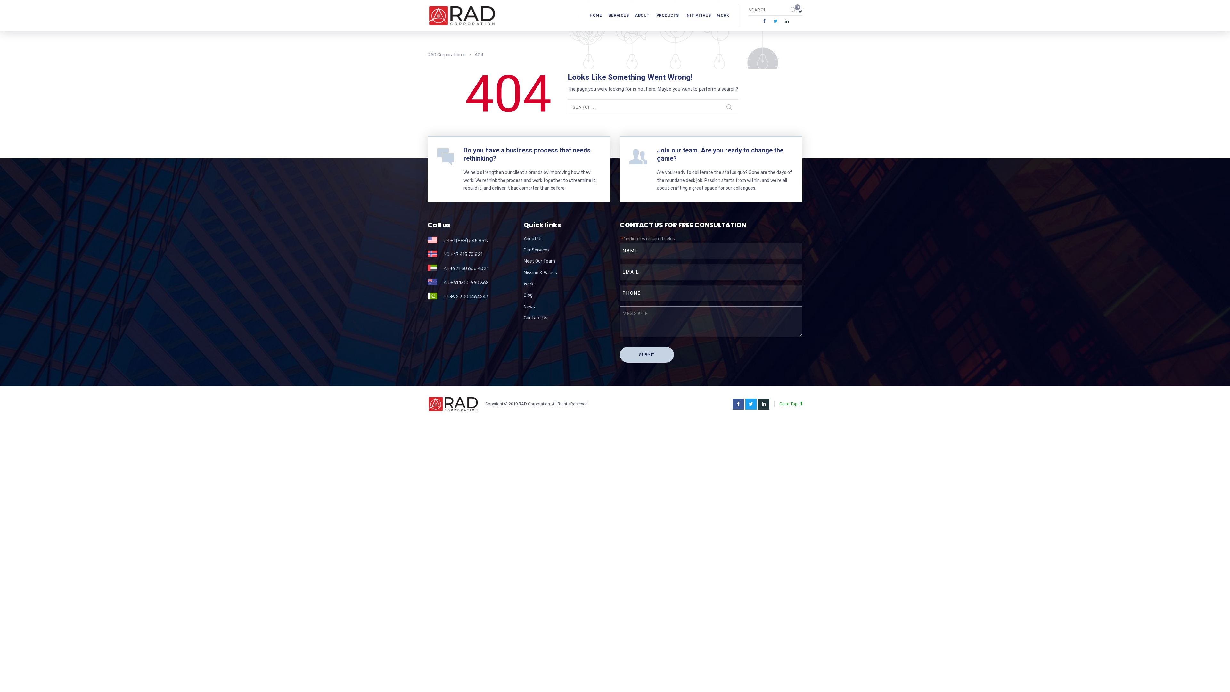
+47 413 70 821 (466, 254)
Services (618, 15)
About (642, 15)
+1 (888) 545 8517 (469, 240)
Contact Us (535, 318)
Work (723, 15)
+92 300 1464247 (469, 297)
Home (596, 15)
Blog (528, 295)
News (529, 306)
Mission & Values (540, 273)
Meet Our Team (539, 261)
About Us (533, 239)
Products (667, 15)
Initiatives (698, 15)
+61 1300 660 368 (469, 282)
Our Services (537, 250)
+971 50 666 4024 (469, 268)
